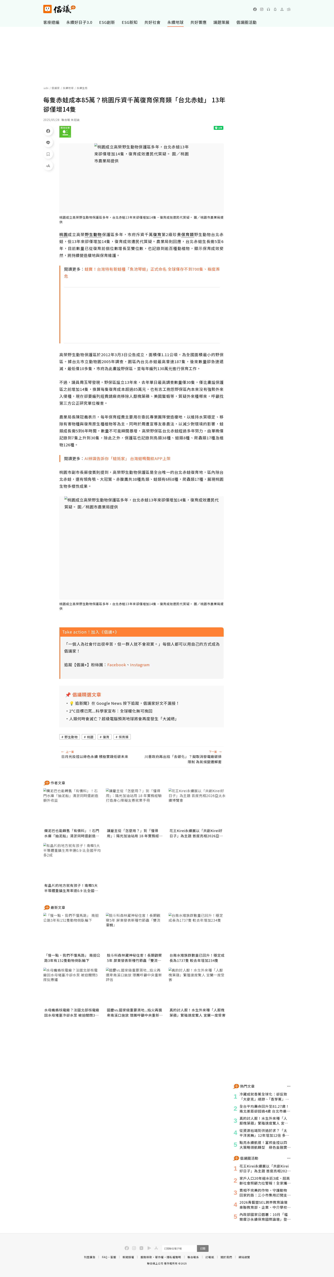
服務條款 (146, 1257)
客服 (113, 1257)
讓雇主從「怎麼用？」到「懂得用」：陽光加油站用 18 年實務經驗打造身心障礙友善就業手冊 (135, 833)
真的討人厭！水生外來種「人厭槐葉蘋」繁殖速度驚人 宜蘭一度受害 (198, 1012)
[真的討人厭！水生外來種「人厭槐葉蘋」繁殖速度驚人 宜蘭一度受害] (198, 987)
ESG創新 (107, 22)
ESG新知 (130, 22)
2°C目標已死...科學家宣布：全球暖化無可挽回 (111, 711)
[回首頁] (59, 9)
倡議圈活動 (246, 22)
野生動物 (71, 737)
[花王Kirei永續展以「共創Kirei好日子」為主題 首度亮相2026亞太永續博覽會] (198, 807)
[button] (289, 9)
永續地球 (175, 22)
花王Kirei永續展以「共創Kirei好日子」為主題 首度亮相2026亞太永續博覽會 (196, 833)
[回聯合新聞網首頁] (47, 9)
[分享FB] (48, 131)
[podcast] (268, 9)
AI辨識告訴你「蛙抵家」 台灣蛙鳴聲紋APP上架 (127, 458)
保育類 (124, 737)
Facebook (116, 664)
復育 (106, 737)
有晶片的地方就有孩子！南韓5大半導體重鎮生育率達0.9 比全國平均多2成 (71, 888)
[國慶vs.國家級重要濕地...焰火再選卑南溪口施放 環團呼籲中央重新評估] (135, 987)
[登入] (282, 9)
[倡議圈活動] (289, 1158)
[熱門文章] (289, 1086)
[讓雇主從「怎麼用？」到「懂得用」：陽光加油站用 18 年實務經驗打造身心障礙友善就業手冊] (135, 807)
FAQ (104, 1257)
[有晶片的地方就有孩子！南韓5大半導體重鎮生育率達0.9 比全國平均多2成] (72, 862)
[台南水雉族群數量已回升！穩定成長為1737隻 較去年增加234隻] (198, 932)
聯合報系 (193, 1257)
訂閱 (202, 1248)
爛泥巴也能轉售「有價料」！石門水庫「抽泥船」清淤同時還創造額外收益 (71, 833)
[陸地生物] (65, 132)
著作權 (159, 1257)
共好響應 (198, 22)
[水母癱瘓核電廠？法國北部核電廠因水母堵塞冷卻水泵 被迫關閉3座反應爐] (72, 987)
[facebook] (255, 9)
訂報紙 (209, 1257)
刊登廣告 (89, 1257)
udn (46, 88)
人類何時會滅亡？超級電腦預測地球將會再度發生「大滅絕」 (124, 718)
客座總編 (51, 22)
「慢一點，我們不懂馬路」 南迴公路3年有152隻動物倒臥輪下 (72, 958)
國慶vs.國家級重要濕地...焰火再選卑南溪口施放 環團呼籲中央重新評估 (135, 1012)
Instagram (140, 664)
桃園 (90, 737)
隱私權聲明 (174, 1257)
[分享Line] (48, 142)
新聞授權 (128, 1257)
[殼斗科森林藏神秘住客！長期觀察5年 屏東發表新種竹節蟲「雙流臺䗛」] (135, 932)
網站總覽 (244, 1257)
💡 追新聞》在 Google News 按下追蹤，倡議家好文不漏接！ (124, 703)
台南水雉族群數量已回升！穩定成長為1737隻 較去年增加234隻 (197, 958)
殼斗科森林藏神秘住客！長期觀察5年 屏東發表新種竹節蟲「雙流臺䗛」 (134, 958)
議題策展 (221, 22)
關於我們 (226, 1257)
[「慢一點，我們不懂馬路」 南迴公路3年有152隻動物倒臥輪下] (72, 932)
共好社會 (152, 22)
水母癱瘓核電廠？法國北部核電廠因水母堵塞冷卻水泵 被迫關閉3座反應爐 (71, 1012)
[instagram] (262, 9)
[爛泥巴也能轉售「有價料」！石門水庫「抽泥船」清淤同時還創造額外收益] (72, 807)
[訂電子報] (275, 9)
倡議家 (56, 88)
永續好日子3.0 (79, 22)
